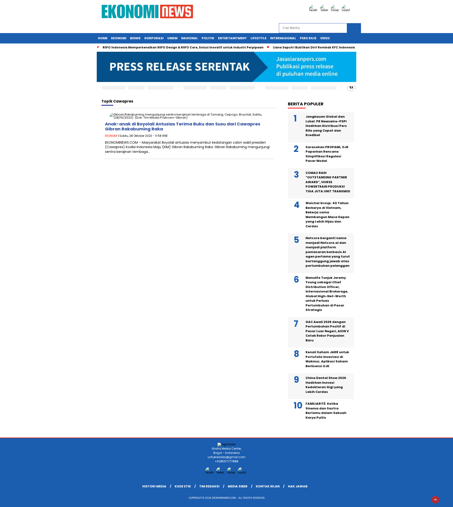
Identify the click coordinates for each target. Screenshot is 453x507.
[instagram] (336, 10)
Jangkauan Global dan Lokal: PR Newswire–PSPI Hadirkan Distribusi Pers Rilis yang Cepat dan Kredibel (326, 125)
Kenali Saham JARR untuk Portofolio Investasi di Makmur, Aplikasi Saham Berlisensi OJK (327, 359)
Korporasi (154, 38)
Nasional (189, 38)
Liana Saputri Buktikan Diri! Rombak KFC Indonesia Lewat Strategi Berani (331, 47)
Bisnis (135, 38)
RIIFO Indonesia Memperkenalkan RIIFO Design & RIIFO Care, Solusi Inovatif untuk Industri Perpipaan (183, 47)
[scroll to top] (435, 499)
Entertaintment (232, 38)
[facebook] (314, 10)
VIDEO (325, 38)
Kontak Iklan (268, 486)
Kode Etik (183, 486)
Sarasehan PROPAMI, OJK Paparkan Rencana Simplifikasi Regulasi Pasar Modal (327, 154)
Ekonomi (118, 38)
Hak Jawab (297, 486)
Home (102, 38)
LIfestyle (258, 38)
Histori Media (154, 486)
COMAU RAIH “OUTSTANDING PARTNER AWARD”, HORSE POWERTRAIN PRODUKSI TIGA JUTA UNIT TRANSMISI (328, 182)
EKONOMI (111, 136)
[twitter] (325, 10)
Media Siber (237, 486)
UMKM (172, 38)
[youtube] (347, 10)
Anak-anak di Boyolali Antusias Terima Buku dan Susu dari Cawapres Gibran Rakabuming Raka (182, 126)
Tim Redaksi (209, 486)
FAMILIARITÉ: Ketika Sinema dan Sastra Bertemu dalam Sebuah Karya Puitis (326, 410)
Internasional (283, 38)
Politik (208, 38)
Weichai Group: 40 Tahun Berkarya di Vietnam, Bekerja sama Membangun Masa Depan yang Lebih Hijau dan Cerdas (327, 214)
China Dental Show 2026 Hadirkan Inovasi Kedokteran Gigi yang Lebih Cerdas (326, 385)
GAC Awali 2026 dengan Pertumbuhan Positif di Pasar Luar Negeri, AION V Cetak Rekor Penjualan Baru (327, 331)
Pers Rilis (308, 38)
